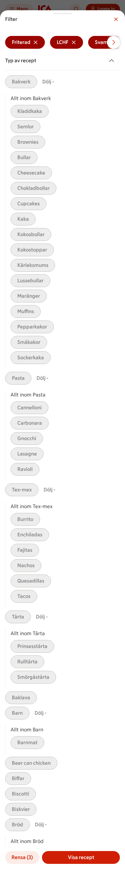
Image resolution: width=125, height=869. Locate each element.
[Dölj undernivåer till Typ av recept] (113, 60)
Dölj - (48, 82)
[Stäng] (116, 19)
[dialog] (62, 439)
